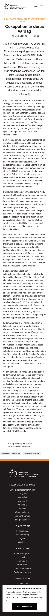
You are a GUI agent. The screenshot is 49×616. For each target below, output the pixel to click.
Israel (22, 557)
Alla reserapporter (22, 553)
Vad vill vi (22, 497)
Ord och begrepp (22, 515)
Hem (6, 19)
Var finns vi (22, 504)
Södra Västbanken (34, 19)
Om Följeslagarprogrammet (22, 489)
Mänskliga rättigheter (11, 453)
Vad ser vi (22, 500)
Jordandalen (22, 564)
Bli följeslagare (22, 530)
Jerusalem (22, 560)
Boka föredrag (22, 534)
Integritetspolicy (22, 519)
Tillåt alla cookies (24, 606)
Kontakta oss (22, 583)
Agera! (22, 538)
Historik (22, 508)
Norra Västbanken (22, 568)
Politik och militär (32, 453)
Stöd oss (22, 542)
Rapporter (16, 19)
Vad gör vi (22, 493)
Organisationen (22, 512)
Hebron (24, 21)
